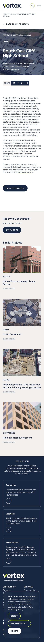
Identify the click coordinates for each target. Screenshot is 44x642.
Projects (12, 14)
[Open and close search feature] (32, 5)
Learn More (8, 501)
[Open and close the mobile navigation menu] (39, 6)
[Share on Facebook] (18, 83)
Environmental (9, 289)
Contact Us (12, 230)
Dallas (6, 41)
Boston (6, 276)
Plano (6, 330)
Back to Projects (15, 188)
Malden (6, 380)
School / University (11, 69)
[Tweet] (14, 83)
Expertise (7, 590)
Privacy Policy (17, 609)
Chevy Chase (9, 433)
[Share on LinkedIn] (22, 83)
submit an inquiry (25, 172)
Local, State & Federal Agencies (16, 66)
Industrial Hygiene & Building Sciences (18, 64)
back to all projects (17, 24)
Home (5, 14)
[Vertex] (12, 5)
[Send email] (27, 83)
